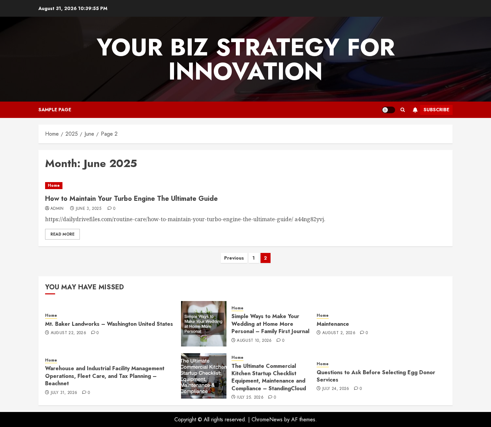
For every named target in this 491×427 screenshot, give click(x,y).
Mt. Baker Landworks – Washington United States (109, 324)
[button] (402, 109)
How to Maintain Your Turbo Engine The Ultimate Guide (131, 198)
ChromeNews (267, 419)
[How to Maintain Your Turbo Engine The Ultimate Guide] (245, 185)
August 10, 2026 (254, 340)
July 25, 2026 (250, 397)
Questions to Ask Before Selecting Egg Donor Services (376, 376)
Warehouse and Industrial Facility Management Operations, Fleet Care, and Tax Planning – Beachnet (104, 376)
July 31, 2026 (64, 393)
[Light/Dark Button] (388, 110)
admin (57, 208)
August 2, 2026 (338, 333)
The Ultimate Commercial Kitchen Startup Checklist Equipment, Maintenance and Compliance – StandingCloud (268, 377)
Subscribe (436, 109)
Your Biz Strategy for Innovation (246, 59)
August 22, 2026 (68, 333)
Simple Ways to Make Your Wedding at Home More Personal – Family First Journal (270, 323)
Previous (234, 258)
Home (54, 185)
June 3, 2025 (88, 208)
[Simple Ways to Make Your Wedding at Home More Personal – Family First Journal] (203, 323)
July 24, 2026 (335, 389)
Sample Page (54, 109)
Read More (62, 234)
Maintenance (333, 324)
